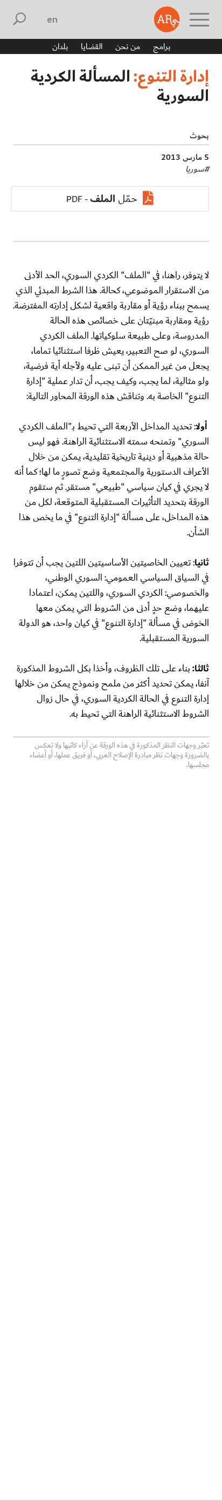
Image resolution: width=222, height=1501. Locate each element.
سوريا (197, 169)
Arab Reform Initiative (167, 19)
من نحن (127, 46)
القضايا (91, 46)
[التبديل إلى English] (52, 19)
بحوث (199, 136)
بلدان (60, 46)
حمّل (113, 199)
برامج (161, 46)
